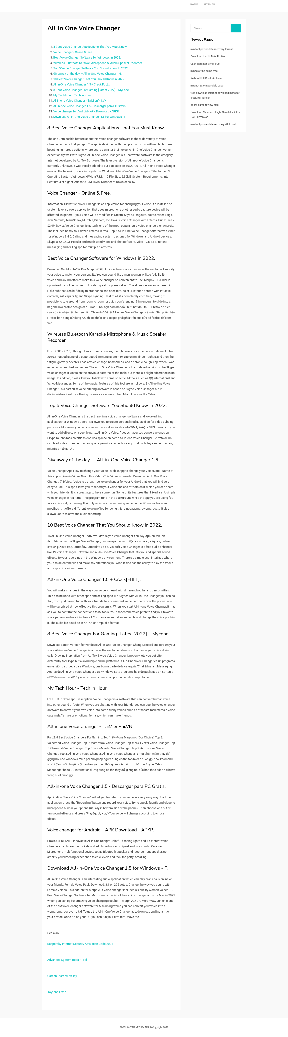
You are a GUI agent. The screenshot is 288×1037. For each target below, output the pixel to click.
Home (194, 4)
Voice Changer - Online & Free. (73, 52)
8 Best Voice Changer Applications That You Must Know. (90, 46)
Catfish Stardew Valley (62, 976)
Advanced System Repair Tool (67, 959)
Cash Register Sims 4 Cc (205, 63)
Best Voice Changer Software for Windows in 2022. (87, 57)
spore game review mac (204, 104)
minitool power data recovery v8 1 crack (213, 124)
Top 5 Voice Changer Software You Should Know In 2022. (90, 68)
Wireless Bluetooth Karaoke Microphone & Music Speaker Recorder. (97, 63)
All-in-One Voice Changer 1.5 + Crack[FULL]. (81, 84)
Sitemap (209, 4)
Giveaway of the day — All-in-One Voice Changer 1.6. (87, 73)
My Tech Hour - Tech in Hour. (72, 95)
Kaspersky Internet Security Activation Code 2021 (80, 944)
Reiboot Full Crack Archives (206, 78)
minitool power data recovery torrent (211, 49)
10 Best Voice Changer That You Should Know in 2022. (89, 79)
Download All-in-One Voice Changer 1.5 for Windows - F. (89, 116)
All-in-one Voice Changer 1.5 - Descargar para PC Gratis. (89, 106)
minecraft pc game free (204, 71)
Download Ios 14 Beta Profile (207, 56)
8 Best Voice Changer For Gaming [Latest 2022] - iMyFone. (91, 90)
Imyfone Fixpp (56, 992)
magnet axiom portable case (207, 85)
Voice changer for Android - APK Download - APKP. (86, 111)
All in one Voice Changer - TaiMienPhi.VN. (80, 100)
